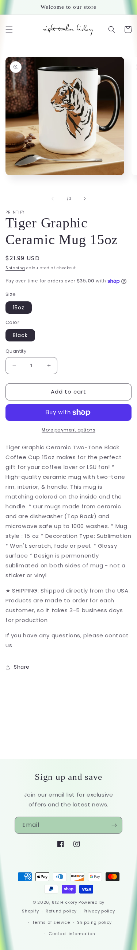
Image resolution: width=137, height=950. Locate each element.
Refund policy (61, 911)
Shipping (15, 268)
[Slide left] (53, 199)
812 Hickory (64, 902)
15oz (18, 307)
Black (20, 335)
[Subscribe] (114, 825)
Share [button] (22, 667)
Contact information (72, 934)
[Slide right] (85, 199)
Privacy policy (99, 911)
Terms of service (51, 922)
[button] (9, 29)
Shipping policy (94, 922)
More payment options (68, 430)
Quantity (15, 351)
